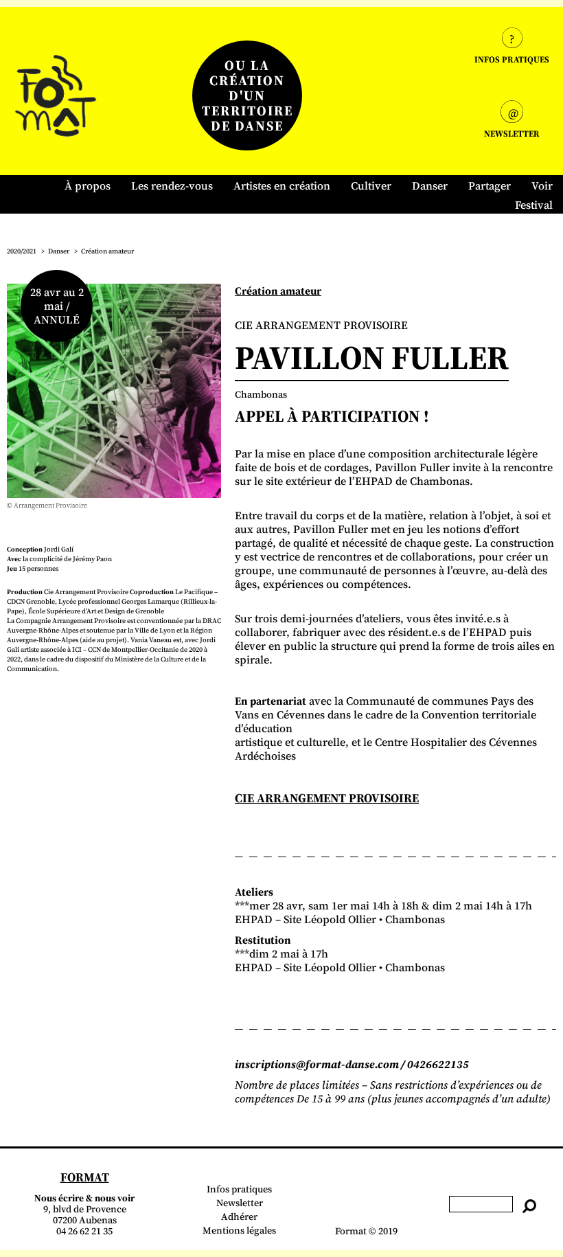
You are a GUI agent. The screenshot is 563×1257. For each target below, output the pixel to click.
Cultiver (371, 185)
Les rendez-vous (172, 185)
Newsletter (239, 1203)
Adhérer (239, 1216)
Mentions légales (239, 1230)
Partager (489, 185)
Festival (534, 204)
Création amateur (107, 251)
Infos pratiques (239, 1189)
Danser (430, 185)
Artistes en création (281, 185)
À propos (88, 185)
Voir (542, 185)
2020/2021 (21, 251)
